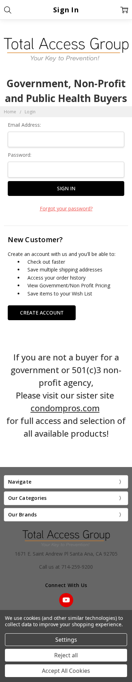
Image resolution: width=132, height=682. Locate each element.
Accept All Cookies (66, 671)
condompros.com (65, 408)
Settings (66, 640)
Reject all (66, 655)
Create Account (42, 312)
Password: (19, 154)
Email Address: (24, 124)
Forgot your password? (66, 208)
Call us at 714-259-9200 (66, 566)
